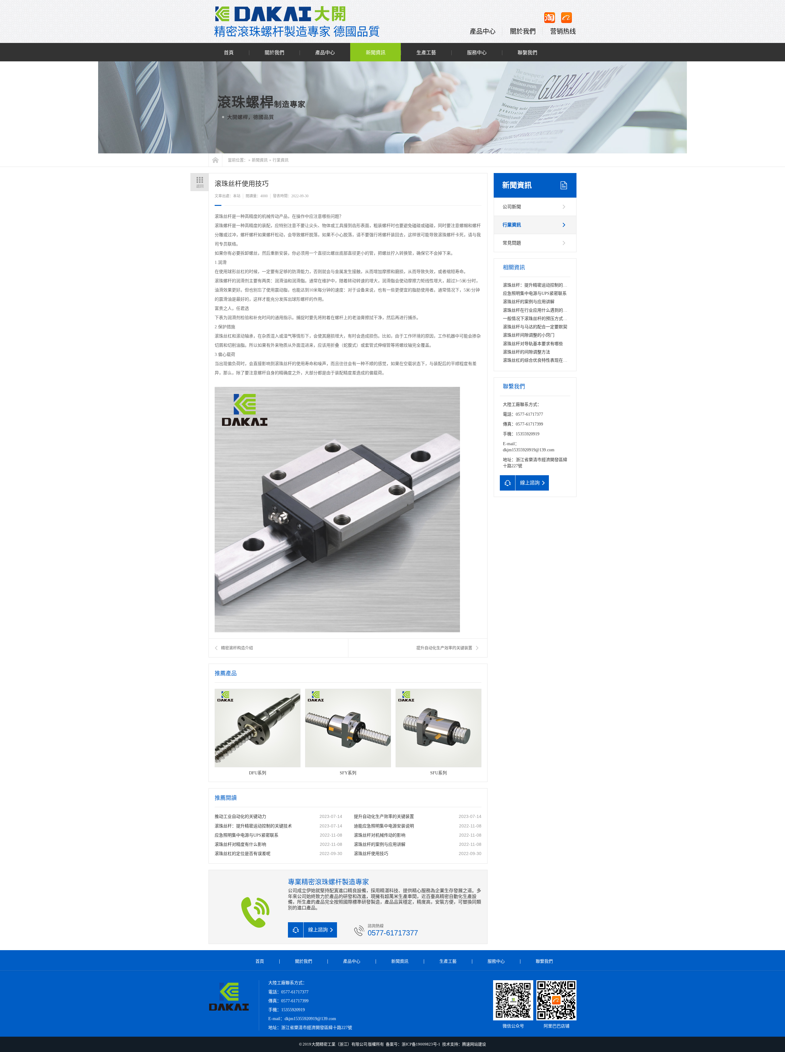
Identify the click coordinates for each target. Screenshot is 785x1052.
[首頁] (215, 160)
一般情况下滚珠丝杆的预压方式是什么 (539, 318)
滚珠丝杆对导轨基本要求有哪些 (533, 343)
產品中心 (483, 31)
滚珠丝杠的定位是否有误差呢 (242, 853)
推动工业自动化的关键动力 (240, 816)
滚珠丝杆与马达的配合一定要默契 (535, 327)
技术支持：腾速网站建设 (464, 1044)
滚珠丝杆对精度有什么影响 (240, 844)
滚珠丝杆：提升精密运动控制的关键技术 (253, 826)
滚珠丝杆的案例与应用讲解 (379, 844)
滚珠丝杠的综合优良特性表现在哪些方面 (541, 360)
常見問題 (512, 243)
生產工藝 (426, 52)
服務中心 (477, 52)
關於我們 (523, 31)
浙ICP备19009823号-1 (421, 1044)
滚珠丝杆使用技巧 (371, 853)
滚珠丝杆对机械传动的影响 (379, 835)
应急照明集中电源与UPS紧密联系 (246, 835)
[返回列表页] (199, 182)
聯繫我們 (527, 52)
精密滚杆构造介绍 (237, 647)
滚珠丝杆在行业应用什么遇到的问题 (537, 310)
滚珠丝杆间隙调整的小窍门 (528, 335)
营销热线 (563, 31)
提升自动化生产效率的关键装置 (444, 647)
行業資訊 (281, 160)
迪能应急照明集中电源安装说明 (384, 826)
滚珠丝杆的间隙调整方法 (526, 352)
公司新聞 (512, 206)
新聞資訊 (375, 52)
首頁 (229, 52)
